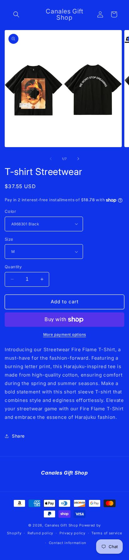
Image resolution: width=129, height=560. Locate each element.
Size (9, 239)
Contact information (67, 543)
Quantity (13, 266)
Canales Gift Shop (61, 525)
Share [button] (18, 436)
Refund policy (40, 533)
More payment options (64, 334)
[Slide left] (51, 159)
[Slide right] (78, 159)
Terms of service (106, 533)
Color (10, 211)
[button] (16, 14)
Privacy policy (72, 533)
